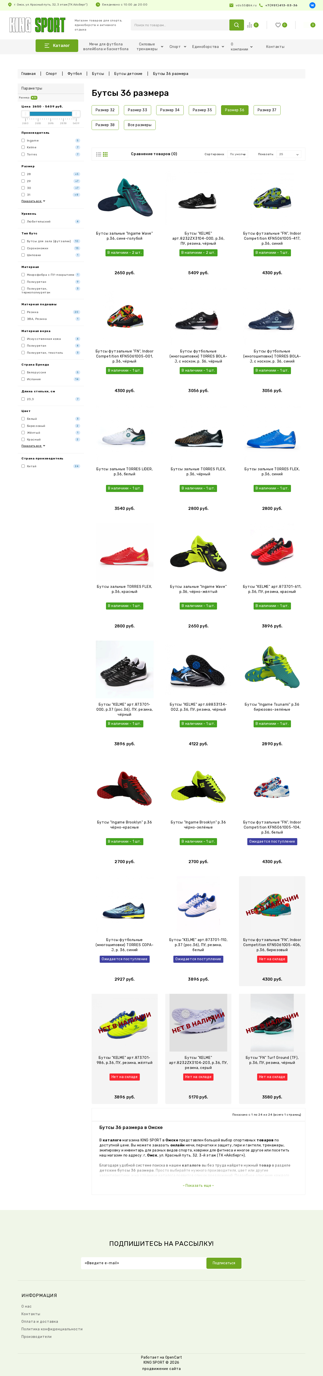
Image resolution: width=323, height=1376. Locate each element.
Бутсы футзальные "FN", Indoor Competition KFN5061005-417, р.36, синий (272, 238)
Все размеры (140, 125)
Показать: (266, 154)
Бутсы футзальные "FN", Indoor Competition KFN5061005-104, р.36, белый (272, 827)
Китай (52, 466)
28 (52, 174)
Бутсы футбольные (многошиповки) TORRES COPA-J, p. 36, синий (125, 945)
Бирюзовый (52, 426)
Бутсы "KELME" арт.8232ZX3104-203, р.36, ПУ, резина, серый (198, 1063)
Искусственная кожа (52, 339)
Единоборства (205, 47)
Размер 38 (105, 125)
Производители (36, 1337)
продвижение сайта (161, 1369)
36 (34, 97)
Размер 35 (202, 110)
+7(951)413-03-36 (281, 5)
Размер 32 (105, 110)
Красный (52, 439)
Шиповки (52, 255)
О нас (26, 1306)
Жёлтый (52, 432)
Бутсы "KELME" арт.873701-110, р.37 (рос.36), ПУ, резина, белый (198, 945)
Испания (52, 379)
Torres (52, 154)
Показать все (31, 201)
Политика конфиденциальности (52, 1329)
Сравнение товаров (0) (154, 154)
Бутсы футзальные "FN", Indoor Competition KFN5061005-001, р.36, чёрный (125, 356)
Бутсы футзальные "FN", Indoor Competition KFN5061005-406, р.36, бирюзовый (272, 945)
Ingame (52, 140)
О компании (239, 46)
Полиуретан (52, 282)
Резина (52, 312)
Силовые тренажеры (147, 46)
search (236, 25)
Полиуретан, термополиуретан (49, 290)
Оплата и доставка (39, 1321)
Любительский (52, 221)
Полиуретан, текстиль (52, 352)
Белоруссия (52, 372)
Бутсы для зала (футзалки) (52, 241)
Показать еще (198, 1186)
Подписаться (224, 1263)
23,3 (52, 399)
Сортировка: (215, 154)
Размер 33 (137, 110)
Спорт (175, 47)
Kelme (52, 147)
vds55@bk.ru (246, 5)
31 (52, 195)
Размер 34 (169, 110)
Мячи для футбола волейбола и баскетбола (105, 46)
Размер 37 (267, 110)
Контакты (275, 47)
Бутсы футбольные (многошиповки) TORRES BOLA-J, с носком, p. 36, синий (272, 356)
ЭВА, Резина (52, 319)
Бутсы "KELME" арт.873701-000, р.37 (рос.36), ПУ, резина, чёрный (124, 709)
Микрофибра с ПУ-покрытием (52, 275)
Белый (52, 419)
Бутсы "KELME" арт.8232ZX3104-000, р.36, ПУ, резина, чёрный (198, 238)
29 (52, 181)
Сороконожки (52, 248)
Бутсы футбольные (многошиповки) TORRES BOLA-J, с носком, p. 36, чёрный (198, 356)
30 (52, 188)
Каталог (61, 45)
